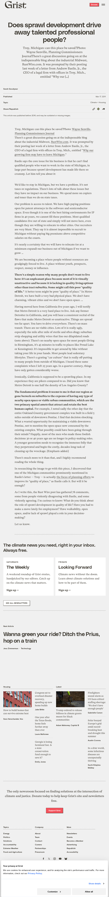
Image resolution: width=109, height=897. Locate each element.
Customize (53, 891)
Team (37, 837)
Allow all (89, 891)
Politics (6, 837)
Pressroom (40, 852)
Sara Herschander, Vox (13, 719)
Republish (71, 848)
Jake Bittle (39, 709)
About (37, 833)
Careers (38, 844)
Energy (6, 833)
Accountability (9, 844)
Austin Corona (94, 740)
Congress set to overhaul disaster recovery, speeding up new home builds (43, 699)
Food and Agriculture (12, 852)
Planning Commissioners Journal (34, 133)
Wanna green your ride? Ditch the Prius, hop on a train (51, 637)
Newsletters (72, 833)
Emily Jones (40, 762)
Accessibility (72, 852)
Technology (26, 648)
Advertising (72, 844)
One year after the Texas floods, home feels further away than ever (43, 723)
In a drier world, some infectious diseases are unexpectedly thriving (96, 754)
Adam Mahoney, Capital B (67, 725)
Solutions (7, 841)
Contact (38, 841)
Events (70, 837)
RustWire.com (59, 141)
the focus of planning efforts (74, 477)
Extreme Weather (10, 848)
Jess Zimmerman (10, 648)
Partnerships (40, 848)
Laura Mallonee (42, 734)
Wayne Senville (81, 129)
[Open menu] (103, 4)
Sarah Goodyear (10, 89)
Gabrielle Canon (95, 713)
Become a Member (75, 841)
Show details (95, 883)
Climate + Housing (98, 102)
